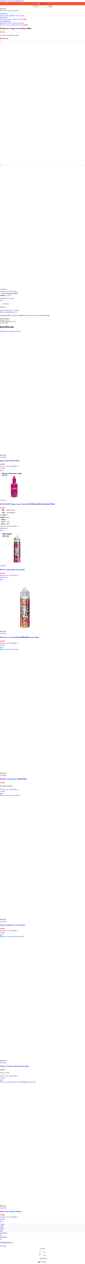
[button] (4, 528)
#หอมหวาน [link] (13, 312)
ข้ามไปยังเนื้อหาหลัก (18, 1)
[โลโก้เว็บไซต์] (42, 3)
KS (1, 1231)
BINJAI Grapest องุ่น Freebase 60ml (12, 569)
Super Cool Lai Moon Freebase (10, 1211)
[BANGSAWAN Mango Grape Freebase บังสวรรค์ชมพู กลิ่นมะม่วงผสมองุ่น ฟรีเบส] (14, 498)
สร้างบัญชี (3, 1246)
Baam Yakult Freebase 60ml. (10, 461)
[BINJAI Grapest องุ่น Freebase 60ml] (16, 564)
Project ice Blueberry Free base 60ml (12, 925)
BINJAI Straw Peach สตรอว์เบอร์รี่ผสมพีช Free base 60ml (19, 637)
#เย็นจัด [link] (8, 312)
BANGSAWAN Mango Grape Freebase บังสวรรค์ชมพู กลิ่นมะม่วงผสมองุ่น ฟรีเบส (27, 504)
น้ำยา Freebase (20, 15)
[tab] (6, 304)
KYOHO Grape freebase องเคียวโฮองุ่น (13, 779)
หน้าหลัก (2, 15)
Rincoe (2, 1228)
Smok (1, 1227)
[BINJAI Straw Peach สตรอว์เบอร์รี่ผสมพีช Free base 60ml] (25, 629)
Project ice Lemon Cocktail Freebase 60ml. (11, 25)
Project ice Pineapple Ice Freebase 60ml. (10, 19)
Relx (1, 1230)
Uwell (2, 1225)
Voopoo (2, 1224)
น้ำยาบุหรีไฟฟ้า (10, 15)
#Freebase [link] (2, 312)
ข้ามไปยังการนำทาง (6, 1)
